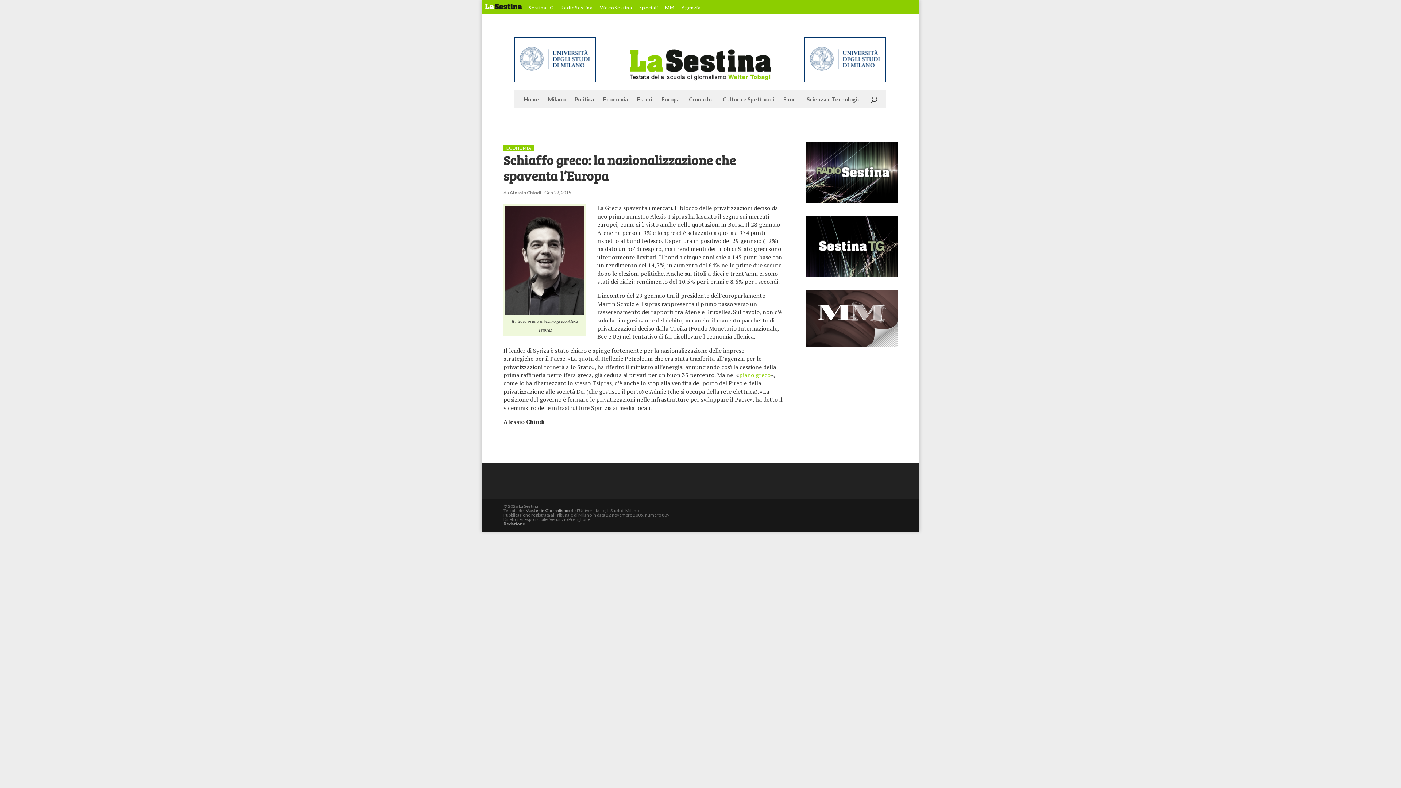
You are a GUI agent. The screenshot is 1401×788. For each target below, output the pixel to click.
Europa (670, 100)
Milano (557, 100)
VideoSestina (616, 8)
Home (531, 100)
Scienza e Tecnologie (834, 100)
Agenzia (691, 8)
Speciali (648, 8)
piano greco (755, 375)
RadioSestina (577, 8)
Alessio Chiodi (525, 193)
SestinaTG (541, 8)
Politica (584, 100)
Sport (790, 100)
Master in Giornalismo (547, 510)
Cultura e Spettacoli (748, 100)
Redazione (514, 523)
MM (670, 8)
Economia (615, 100)
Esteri (644, 100)
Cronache (701, 100)
